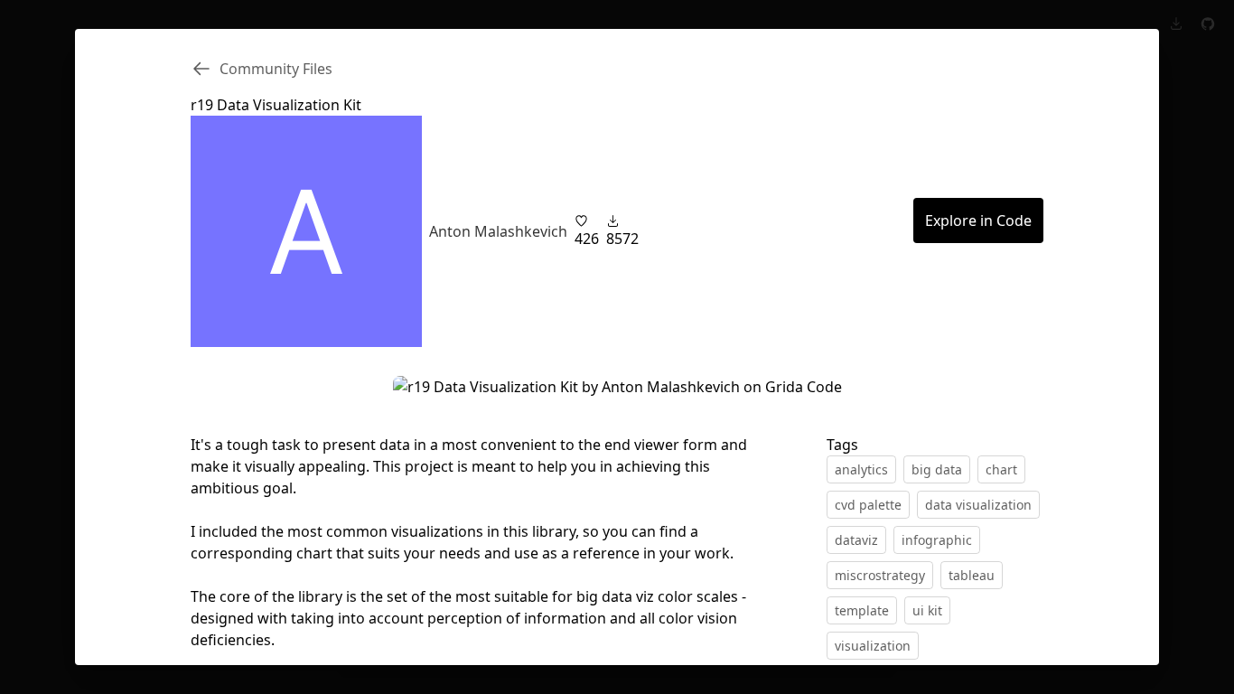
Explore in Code (978, 220)
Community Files (276, 69)
